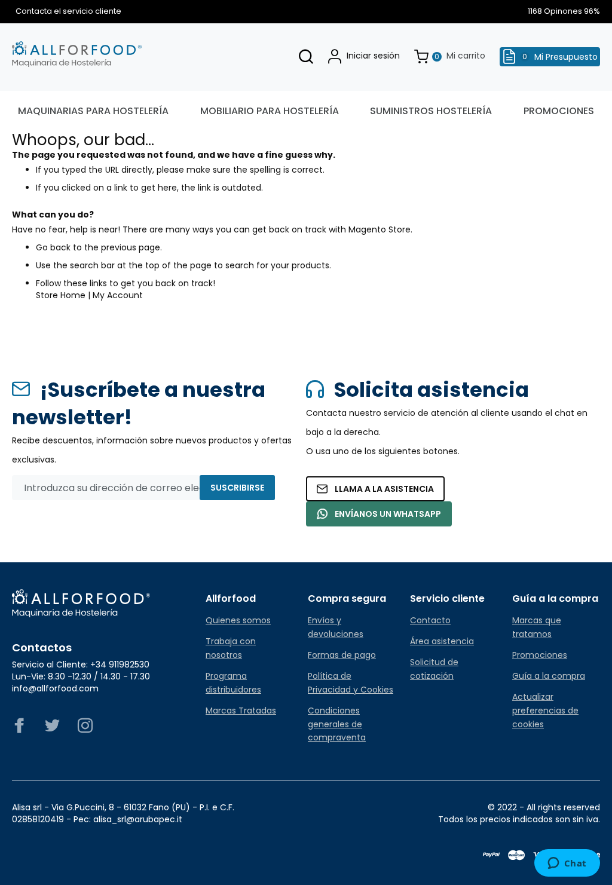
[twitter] (52, 729)
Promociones (539, 655)
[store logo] (77, 54)
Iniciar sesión (373, 56)
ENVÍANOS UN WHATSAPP (388, 514)
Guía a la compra (548, 676)
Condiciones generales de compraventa (337, 724)
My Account (118, 295)
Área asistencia (442, 641)
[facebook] (19, 729)
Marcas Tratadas (241, 710)
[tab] (249, 599)
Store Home (60, 295)
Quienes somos (238, 620)
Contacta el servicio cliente (66, 11)
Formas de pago (342, 655)
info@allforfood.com (55, 688)
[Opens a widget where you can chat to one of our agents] (567, 864)
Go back (53, 247)
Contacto (430, 620)
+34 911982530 (119, 664)
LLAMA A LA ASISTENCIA (384, 489)
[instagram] (85, 729)
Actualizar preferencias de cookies (545, 710)
